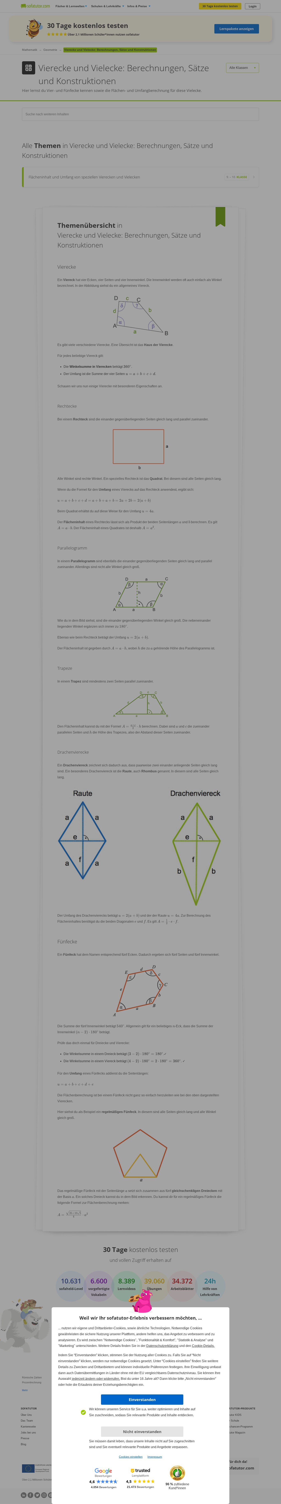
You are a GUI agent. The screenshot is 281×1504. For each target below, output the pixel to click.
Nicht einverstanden (142, 1431)
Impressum (154, 1456)
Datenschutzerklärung (162, 1346)
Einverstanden (142, 1399)
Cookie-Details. (203, 1346)
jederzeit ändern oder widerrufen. (96, 1378)
